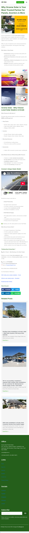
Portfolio (3, 473)
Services (3, 470)
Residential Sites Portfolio (6, 281)
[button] (26, 2)
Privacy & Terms (4, 480)
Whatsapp (3, 500)
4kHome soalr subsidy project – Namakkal (10, 278)
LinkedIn (3, 503)
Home (2, 463)
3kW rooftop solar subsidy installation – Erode (11, 275)
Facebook (3, 490)
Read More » (5, 340)
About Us (3, 467)
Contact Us (3, 476)
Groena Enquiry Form (11, 265)
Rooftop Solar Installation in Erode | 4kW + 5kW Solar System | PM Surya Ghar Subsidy (14, 333)
